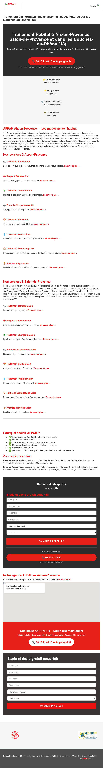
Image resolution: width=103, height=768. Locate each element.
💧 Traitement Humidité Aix (17, 234)
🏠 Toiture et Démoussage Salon (19, 392)
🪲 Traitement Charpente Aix (17, 190)
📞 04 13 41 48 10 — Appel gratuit (51, 61)
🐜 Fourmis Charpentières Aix (18, 205)
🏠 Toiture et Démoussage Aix (18, 248)
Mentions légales (27, 756)
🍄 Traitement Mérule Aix (15, 219)
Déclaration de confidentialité (84, 756)
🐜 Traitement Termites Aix (16, 161)
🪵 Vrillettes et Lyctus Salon (17, 407)
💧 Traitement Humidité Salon (18, 378)
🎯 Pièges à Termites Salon (17, 320)
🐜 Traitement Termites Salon (18, 305)
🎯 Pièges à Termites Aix (15, 176)
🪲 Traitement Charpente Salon (19, 334)
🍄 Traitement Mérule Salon (17, 363)
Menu (93, 6)
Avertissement (43, 756)
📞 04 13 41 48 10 (51, 557)
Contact (6, 756)
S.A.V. (15, 756)
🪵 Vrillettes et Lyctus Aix (16, 263)
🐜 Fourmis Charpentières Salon (19, 349)
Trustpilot (84, 758)
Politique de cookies (60, 756)
